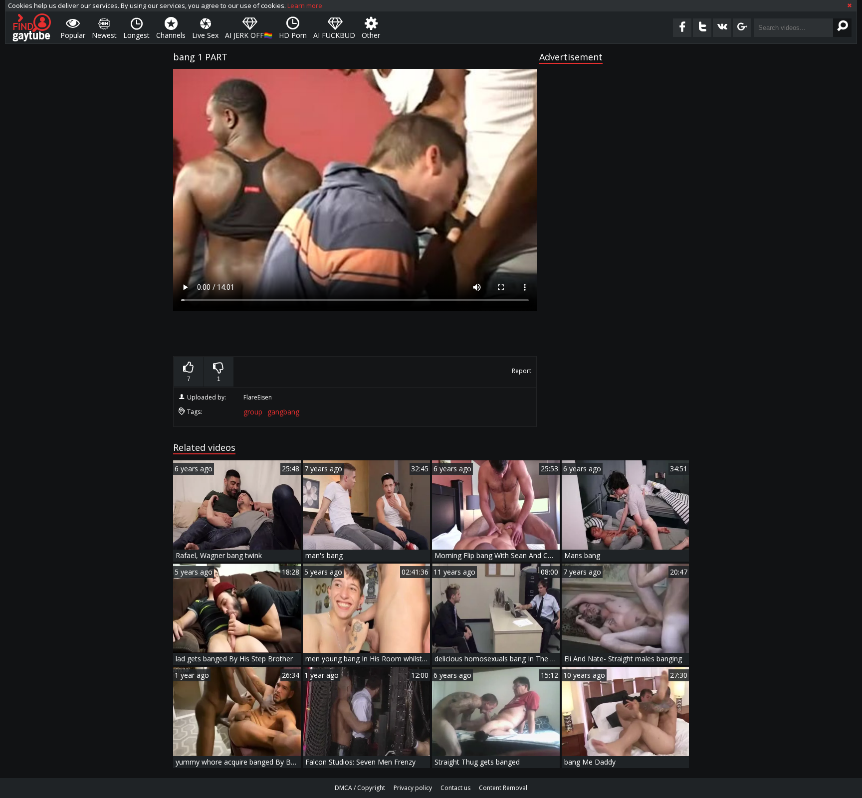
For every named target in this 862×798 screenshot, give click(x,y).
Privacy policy (413, 788)
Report (521, 371)
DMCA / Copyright (360, 788)
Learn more (304, 5)
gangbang (283, 411)
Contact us (455, 788)
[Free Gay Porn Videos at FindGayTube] (31, 27)
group (252, 411)
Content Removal (503, 788)
